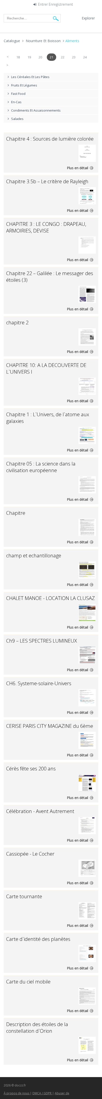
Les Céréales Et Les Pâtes (30, 77)
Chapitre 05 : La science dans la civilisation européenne (41, 467)
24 (85, 57)
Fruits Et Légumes (24, 85)
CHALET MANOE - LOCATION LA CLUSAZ (50, 598)
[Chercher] (56, 18)
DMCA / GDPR (42, 1093)
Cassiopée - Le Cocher (30, 853)
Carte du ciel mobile (28, 981)
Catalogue (12, 40)
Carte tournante (24, 896)
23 (74, 57)
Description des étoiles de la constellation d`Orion (37, 1027)
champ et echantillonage (33, 555)
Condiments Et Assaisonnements (36, 110)
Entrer (43, 4)
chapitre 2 (17, 322)
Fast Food (18, 93)
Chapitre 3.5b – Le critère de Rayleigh (47, 181)
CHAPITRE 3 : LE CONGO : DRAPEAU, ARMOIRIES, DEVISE (46, 227)
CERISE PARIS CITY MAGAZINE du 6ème (49, 726)
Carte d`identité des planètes (38, 939)
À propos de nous (17, 1093)
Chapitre (15, 513)
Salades (17, 119)
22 (62, 57)
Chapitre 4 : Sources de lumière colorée (50, 138)
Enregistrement (61, 4)
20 (40, 57)
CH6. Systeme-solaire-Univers (38, 683)
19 (29, 57)
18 (18, 57)
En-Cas (16, 102)
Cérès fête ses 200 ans (31, 768)
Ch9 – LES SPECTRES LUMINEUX (41, 640)
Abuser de (62, 1093)
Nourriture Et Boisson (43, 40)
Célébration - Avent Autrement (40, 811)
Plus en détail (78, 168)
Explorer (88, 18)
